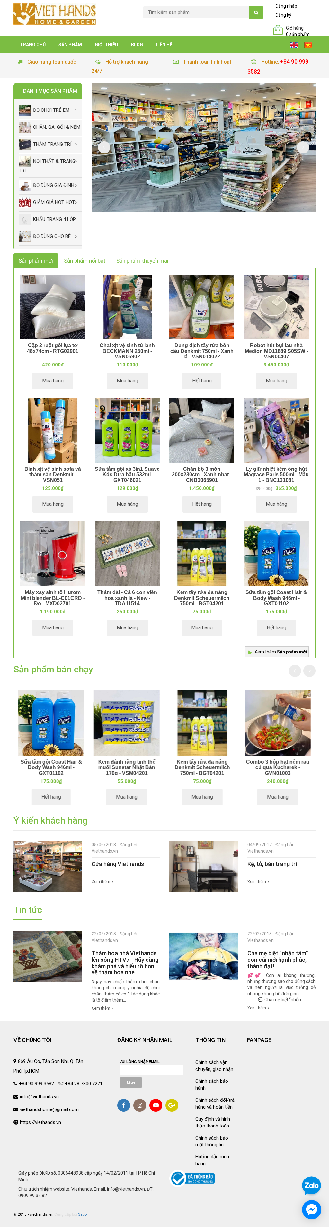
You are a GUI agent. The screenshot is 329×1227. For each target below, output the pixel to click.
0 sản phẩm (298, 34)
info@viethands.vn (39, 1097)
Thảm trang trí (52, 144)
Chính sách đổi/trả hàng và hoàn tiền (215, 1103)
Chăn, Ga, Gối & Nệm (56, 127)
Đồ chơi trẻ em (51, 110)
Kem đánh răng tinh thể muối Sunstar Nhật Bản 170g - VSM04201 (127, 767)
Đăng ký (283, 15)
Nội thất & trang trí (47, 166)
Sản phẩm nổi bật (84, 261)
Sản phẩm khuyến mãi (142, 261)
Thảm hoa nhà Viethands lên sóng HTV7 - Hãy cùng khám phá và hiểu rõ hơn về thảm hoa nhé (125, 963)
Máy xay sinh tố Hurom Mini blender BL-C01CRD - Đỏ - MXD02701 (53, 598)
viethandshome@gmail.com (49, 1109)
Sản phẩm (70, 44)
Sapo (82, 1214)
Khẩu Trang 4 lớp (54, 219)
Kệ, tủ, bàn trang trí (272, 864)
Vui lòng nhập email (140, 1062)
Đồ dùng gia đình (53, 185)
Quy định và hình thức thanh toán (212, 1122)
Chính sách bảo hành (211, 1084)
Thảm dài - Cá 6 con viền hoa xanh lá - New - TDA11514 (127, 598)
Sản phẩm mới (36, 261)
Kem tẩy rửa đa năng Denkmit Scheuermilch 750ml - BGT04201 (201, 598)
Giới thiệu (106, 44)
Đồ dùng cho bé (52, 236)
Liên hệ (164, 44)
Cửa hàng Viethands (118, 864)
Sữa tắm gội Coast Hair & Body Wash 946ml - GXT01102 (276, 598)
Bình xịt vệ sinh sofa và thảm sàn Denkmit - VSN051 (52, 474)
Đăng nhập (286, 6)
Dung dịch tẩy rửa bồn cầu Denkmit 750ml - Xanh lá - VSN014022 (202, 351)
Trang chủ (33, 44)
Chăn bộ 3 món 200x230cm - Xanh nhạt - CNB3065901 (202, 474)
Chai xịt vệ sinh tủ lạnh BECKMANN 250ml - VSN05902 (127, 351)
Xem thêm (280, 651)
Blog (137, 44)
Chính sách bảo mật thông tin (211, 1141)
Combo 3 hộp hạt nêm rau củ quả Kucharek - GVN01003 (277, 767)
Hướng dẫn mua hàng (212, 1160)
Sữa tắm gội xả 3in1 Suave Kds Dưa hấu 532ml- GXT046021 (127, 474)
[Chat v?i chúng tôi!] (311, 1209)
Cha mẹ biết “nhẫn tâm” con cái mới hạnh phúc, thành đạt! (277, 959)
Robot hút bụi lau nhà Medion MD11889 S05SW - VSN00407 (276, 351)
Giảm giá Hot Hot (54, 202)
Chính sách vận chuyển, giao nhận (214, 1065)
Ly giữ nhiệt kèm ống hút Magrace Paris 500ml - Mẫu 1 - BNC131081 (276, 474)
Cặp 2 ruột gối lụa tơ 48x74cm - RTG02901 (52, 348)
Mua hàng (53, 381)
